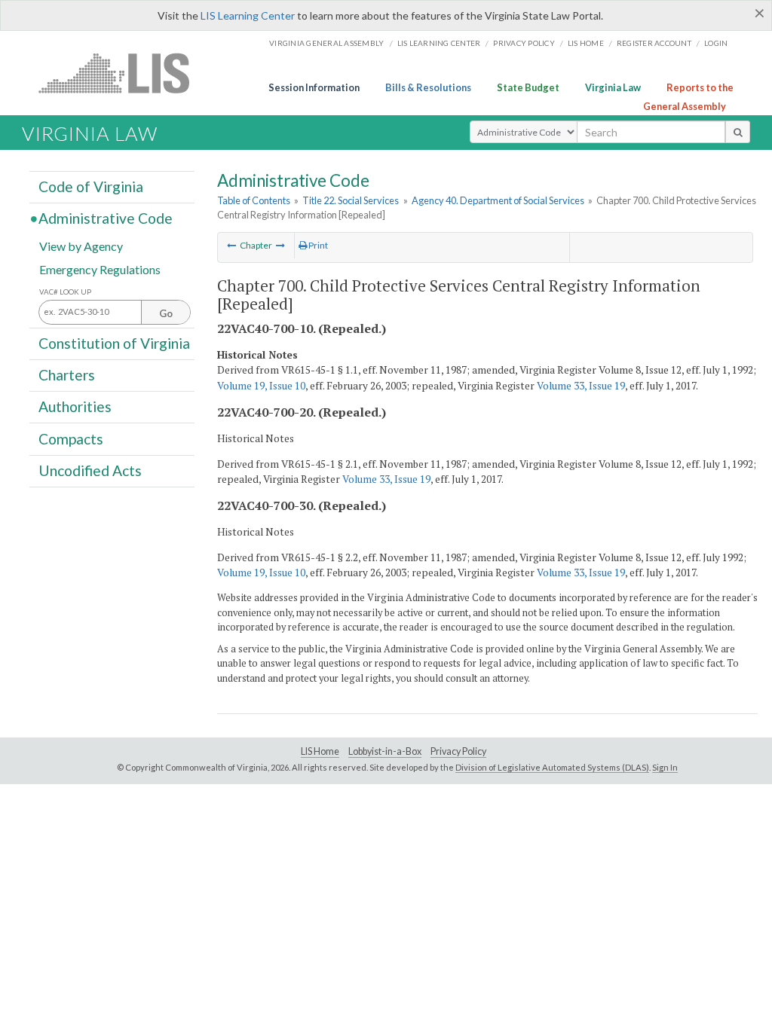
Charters (66, 374)
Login (716, 42)
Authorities (75, 406)
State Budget (528, 87)
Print (317, 245)
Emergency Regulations (100, 268)
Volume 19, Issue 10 (261, 385)
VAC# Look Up (65, 292)
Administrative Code (105, 218)
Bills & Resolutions (428, 87)
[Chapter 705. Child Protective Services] (280, 245)
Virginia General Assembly (326, 42)
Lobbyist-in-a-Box (384, 751)
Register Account (654, 42)
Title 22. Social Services (350, 200)
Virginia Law (613, 87)
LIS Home (320, 751)
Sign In (665, 767)
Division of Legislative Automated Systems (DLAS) (552, 767)
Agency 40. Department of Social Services (498, 200)
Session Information (314, 87)
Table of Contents (253, 200)
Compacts (70, 438)
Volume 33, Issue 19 (581, 385)
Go (166, 313)
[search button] (737, 132)
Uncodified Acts (90, 470)
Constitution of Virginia (114, 343)
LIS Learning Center (248, 15)
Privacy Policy (524, 42)
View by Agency (81, 245)
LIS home (586, 42)
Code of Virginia (90, 186)
